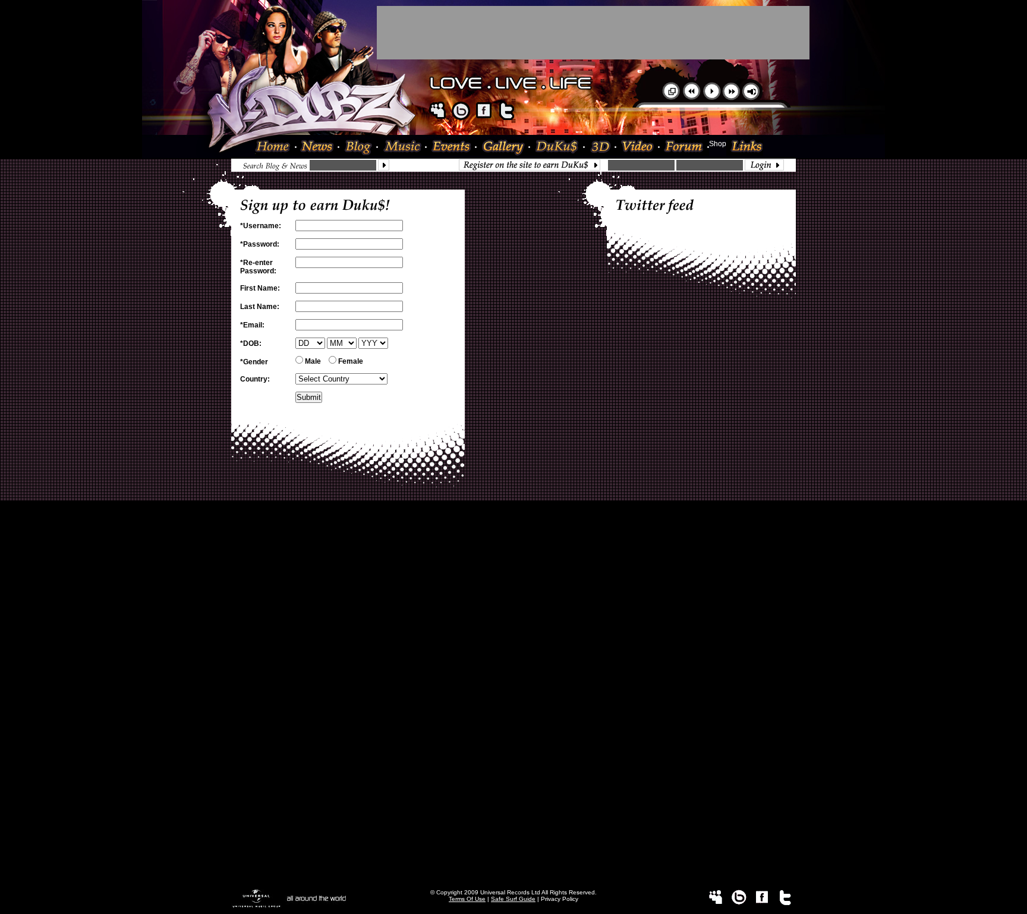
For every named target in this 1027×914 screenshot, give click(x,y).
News (318, 148)
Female (349, 361)
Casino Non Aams (513, 787)
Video (638, 148)
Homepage (276, 148)
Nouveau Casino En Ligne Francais (513, 721)
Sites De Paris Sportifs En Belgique (514, 559)
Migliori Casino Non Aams (514, 746)
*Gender (254, 362)
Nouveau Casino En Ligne (513, 696)
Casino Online (513, 534)
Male (312, 361)
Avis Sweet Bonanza (513, 601)
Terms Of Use (467, 899)
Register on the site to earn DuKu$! (532, 165)
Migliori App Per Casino (513, 754)
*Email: (252, 325)
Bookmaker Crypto (514, 662)
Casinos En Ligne (514, 879)
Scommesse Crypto (513, 712)
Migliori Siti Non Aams (513, 812)
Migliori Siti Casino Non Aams (514, 821)
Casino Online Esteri (513, 862)
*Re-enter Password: (258, 267)
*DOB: (251, 343)
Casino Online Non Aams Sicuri (514, 729)
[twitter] (507, 118)
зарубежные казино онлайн (513, 638)
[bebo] (460, 118)
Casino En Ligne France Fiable (514, 837)
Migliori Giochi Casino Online (514, 584)
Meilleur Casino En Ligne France (514, 671)
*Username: (260, 226)
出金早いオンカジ (513, 618)
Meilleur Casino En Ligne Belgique (513, 567)
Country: (255, 379)
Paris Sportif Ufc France (513, 609)
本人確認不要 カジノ (514, 628)
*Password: (259, 244)
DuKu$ (557, 148)
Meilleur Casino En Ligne (513, 526)
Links (744, 148)
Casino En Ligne (514, 762)
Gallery (503, 148)
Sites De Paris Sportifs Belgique (513, 551)
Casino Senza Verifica (513, 771)
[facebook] (483, 118)
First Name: (260, 288)
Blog (358, 148)
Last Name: (259, 306)
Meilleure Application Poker (514, 870)
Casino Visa (513, 592)
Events (452, 148)
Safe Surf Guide (513, 899)
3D (600, 148)
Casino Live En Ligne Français (513, 654)
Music (402, 148)
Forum (684, 148)
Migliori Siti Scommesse (513, 737)
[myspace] (437, 118)
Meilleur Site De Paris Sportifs (513, 679)
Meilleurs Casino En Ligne (513, 687)
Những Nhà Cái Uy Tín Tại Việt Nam (513, 646)
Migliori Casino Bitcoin (513, 796)
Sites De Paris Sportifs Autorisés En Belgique (513, 542)
